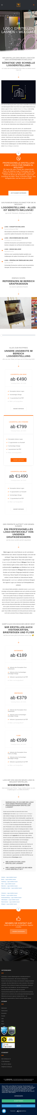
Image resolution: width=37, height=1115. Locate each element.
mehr (18, 1106)
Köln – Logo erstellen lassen (8, 883)
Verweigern (18, 1096)
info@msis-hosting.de (6, 1066)
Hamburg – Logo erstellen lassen (9, 881)
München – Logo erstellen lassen (9, 886)
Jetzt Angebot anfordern (18, 193)
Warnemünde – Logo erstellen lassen (10, 902)
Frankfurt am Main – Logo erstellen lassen (11, 888)
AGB (2, 1021)
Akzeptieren (18, 1101)
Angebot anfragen (18, 408)
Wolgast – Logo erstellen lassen (9, 904)
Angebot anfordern (18, 931)
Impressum (4, 1008)
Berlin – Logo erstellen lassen (8, 879)
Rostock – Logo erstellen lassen (9, 895)
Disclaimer (4, 1013)
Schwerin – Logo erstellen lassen (9, 893)
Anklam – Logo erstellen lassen (9, 877)
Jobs (2, 1018)
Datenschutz (4, 1010)
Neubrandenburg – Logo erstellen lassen (11, 897)
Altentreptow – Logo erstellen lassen (10, 899)
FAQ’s (2, 1023)
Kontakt (3, 1016)
